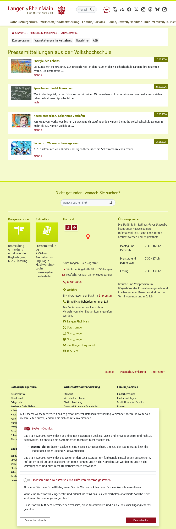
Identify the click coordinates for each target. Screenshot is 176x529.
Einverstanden (140, 520)
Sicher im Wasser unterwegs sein (56, 143)
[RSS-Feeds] (164, 9)
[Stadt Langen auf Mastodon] (150, 9)
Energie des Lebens (46, 61)
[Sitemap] (122, 9)
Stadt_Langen (75, 327)
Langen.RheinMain (78, 321)
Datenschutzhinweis (35, 520)
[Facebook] (129, 9)
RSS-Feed (73, 350)
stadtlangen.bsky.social (81, 345)
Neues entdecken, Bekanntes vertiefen (59, 115)
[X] (136, 9)
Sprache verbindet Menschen (53, 88)
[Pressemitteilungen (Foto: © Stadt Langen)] (47, 232)
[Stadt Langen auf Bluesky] (157, 9)
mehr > (38, 75)
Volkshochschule (69, 32)
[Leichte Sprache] (107, 9)
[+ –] (88, 239)
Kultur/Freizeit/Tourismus (43, 32)
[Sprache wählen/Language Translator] (115, 9)
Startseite (20, 32)
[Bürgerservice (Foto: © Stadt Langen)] (19, 232)
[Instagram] (143, 9)
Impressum (106, 295)
